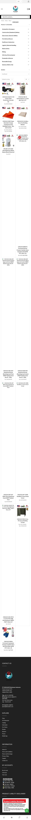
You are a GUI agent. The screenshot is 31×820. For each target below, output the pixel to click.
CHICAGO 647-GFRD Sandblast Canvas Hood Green (23, 496)
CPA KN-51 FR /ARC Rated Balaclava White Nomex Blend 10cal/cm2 (8, 150)
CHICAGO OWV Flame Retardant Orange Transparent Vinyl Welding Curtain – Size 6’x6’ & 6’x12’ (8, 124)
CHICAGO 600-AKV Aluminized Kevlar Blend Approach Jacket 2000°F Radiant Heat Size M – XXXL (23, 374)
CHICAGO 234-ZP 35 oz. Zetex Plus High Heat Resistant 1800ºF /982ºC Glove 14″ (8, 619)
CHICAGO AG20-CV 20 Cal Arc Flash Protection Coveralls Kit (8, 99)
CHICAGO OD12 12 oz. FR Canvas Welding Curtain (22, 520)
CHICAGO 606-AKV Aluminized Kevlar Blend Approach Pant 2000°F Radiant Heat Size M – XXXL (8, 374)
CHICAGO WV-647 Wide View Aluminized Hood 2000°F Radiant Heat (8, 497)
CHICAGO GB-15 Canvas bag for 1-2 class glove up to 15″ (23, 98)
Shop (6, 20)
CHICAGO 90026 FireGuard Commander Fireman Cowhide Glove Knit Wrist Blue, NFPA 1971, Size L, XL (8, 645)
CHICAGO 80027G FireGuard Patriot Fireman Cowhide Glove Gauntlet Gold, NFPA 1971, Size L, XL (23, 250)
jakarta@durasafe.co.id (7, 706)
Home (2, 20)
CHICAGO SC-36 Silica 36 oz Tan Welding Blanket (22, 123)
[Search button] (28, 16)
